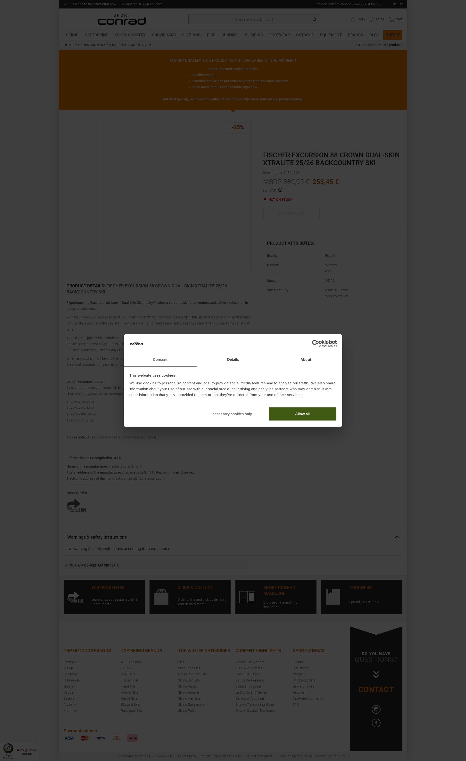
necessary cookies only (232, 414)
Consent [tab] (160, 359)
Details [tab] (233, 359)
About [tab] (305, 359)
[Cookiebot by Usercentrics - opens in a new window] (315, 343)
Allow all (302, 414)
